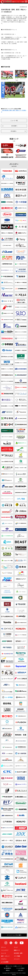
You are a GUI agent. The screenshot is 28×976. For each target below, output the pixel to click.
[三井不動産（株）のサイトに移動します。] (7, 237)
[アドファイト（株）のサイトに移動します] (21, 584)
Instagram (6, 942)
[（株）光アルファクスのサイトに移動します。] (7, 194)
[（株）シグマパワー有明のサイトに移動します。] (7, 312)
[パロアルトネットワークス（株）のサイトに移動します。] (21, 615)
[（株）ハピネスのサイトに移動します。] (21, 293)
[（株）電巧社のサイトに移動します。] (7, 336)
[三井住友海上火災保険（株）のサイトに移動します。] (7, 200)
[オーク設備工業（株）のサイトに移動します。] (21, 262)
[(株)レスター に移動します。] (7, 349)
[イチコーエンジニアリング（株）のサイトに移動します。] (7, 281)
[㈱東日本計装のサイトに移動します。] (21, 832)
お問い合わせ (20, 970)
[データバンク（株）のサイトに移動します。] (21, 633)
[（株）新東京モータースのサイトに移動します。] (7, 268)
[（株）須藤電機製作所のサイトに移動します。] (21, 312)
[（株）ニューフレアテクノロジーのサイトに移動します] (7, 225)
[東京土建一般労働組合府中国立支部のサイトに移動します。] (21, 621)
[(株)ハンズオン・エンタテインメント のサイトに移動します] (21, 460)
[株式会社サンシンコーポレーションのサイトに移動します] (21, 546)
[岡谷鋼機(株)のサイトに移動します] (7, 416)
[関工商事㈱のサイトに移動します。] (21, 795)
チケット (3, 947)
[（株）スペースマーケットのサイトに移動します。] (21, 373)
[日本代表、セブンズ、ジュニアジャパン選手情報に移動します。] (7, 149)
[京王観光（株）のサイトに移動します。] (7, 256)
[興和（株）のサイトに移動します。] (7, 212)
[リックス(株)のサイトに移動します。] (7, 751)
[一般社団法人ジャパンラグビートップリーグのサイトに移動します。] (21, 144)
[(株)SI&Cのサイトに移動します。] (21, 901)
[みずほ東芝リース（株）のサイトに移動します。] (21, 349)
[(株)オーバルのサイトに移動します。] (7, 702)
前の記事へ (14, 126)
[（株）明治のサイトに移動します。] (21, 175)
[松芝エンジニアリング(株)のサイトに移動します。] (7, 764)
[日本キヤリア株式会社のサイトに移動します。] (7, 219)
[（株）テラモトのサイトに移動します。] (21, 342)
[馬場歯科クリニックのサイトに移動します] (21, 552)
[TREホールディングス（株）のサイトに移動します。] (21, 658)
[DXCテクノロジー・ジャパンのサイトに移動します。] (21, 250)
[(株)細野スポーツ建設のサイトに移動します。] (7, 838)
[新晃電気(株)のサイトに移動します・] (21, 776)
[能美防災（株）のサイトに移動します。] (7, 206)
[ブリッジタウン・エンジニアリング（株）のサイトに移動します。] (7, 689)
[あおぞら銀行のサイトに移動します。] (21, 770)
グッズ (16, 947)
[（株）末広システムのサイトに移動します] (21, 571)
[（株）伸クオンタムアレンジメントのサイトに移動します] (21, 398)
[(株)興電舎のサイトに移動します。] (7, 851)
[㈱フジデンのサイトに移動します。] (21, 783)
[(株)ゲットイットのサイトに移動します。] (7, 720)
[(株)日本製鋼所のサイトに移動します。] (7, 832)
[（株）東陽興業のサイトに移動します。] (21, 324)
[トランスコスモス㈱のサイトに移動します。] (21, 857)
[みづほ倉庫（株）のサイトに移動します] (7, 534)
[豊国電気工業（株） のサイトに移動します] (21, 478)
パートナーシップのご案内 (14, 935)
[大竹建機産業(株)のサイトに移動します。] (7, 776)
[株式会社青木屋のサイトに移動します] (7, 546)
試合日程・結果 (18, 953)
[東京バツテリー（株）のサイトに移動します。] (21, 244)
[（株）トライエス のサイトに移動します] (7, 627)
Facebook (16, 942)
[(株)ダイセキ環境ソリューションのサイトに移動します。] (21, 801)
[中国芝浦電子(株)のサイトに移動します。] (7, 758)
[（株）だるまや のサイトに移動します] (21, 491)
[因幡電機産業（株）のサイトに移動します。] (7, 188)
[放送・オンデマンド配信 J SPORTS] (21, 149)
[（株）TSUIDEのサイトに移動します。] (21, 602)
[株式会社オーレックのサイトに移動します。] (7, 639)
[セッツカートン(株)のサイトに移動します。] (7, 807)
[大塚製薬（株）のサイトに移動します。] (7, 175)
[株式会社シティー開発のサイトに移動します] (7, 559)
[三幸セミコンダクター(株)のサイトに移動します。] (7, 845)
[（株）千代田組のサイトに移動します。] (21, 200)
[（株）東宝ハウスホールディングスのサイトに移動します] (21, 528)
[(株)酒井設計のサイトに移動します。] (7, 925)
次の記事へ (14, 131)
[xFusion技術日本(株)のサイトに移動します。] (21, 720)
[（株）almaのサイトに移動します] (21, 596)
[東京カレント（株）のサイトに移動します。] (21, 318)
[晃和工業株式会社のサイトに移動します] (7, 552)
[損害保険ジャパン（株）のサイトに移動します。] (21, 231)
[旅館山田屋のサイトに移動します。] (7, 602)
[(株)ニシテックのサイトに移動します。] (21, 876)
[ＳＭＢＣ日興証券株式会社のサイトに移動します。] (21, 677)
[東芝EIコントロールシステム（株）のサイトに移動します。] (21, 330)
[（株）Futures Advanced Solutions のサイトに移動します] (21, 515)
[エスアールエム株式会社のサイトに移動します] (7, 540)
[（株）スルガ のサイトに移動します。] (21, 435)
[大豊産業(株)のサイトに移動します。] (21, 714)
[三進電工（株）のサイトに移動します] (7, 410)
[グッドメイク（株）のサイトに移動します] (7, 577)
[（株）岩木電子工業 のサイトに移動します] (7, 454)
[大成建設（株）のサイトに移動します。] (7, 633)
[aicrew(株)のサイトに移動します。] (21, 913)
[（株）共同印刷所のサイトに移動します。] (21, 367)
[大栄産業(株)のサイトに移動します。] (7, 733)
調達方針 (8, 970)
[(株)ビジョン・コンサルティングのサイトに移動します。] (21, 870)
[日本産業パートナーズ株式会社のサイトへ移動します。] (7, 596)
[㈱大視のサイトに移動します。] (7, 876)
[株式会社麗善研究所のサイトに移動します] (21, 540)
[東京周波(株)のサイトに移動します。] (7, 745)
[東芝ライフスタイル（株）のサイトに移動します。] (21, 645)
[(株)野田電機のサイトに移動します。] (21, 727)
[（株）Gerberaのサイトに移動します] (7, 584)
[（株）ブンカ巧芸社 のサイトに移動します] (21, 509)
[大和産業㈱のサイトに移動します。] (7, 863)
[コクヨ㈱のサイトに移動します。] (21, 820)
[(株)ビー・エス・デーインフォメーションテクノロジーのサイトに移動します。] (7, 801)
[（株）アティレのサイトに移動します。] (21, 608)
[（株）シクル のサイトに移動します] (21, 447)
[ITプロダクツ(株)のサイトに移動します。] (21, 702)
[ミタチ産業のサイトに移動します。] (7, 857)
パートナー (17, 959)
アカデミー (4, 959)
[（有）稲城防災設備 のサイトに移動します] (7, 460)
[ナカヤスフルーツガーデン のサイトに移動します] (21, 454)
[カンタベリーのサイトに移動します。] (21, 169)
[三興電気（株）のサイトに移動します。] (7, 262)
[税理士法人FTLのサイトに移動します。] (21, 695)
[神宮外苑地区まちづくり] (21, 154)
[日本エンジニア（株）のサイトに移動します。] (21, 386)
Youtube (22, 942)
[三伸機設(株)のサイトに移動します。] (7, 739)
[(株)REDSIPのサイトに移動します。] (21, 826)
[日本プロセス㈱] (21, 789)
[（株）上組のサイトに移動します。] (7, 652)
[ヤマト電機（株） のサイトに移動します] (21, 522)
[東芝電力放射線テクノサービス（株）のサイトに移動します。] (7, 182)
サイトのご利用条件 (20, 968)
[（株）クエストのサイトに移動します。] (7, 250)
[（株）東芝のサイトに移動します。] (7, 169)
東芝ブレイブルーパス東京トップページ (14, 966)
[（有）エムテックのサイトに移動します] (21, 577)
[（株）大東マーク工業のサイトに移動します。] (7, 361)
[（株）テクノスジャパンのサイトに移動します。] (7, 783)
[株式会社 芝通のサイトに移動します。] (21, 733)
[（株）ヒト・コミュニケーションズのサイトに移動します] (7, 244)
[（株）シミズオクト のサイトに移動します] (21, 484)
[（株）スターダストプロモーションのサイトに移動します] (21, 639)
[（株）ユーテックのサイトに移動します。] (7, 305)
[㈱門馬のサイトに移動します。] (21, 851)
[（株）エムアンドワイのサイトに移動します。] (7, 683)
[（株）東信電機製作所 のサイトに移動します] (7, 478)
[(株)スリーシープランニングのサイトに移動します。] (7, 677)
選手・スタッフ (5, 956)
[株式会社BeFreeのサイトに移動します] (21, 534)
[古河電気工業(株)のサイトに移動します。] (7, 907)
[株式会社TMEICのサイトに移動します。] (21, 182)
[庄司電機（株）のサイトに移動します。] (21, 287)
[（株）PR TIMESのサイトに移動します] (7, 645)
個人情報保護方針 (7, 968)
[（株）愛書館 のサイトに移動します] (7, 447)
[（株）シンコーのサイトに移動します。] (7, 330)
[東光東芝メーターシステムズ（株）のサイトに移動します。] (21, 305)
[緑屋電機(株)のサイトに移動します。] (7, 882)
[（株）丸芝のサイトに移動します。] (7, 671)
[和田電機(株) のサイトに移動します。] (21, 745)
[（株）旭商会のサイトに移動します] (21, 565)
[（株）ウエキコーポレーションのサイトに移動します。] (21, 336)
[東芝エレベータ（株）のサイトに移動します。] (7, 231)
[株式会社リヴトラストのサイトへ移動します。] (21, 590)
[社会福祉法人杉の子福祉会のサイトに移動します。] (7, 695)
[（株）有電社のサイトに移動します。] (7, 299)
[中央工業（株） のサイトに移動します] (7, 503)
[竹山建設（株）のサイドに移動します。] (7, 615)
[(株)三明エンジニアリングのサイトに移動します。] (21, 925)
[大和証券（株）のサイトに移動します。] (7, 664)
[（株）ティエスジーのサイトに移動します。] (7, 287)
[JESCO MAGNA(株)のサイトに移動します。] (21, 739)
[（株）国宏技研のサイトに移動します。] (21, 268)
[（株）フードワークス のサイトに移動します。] (21, 256)
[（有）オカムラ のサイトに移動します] (7, 491)
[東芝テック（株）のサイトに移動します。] (21, 194)
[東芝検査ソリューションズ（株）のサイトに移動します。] (7, 367)
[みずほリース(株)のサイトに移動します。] (21, 919)
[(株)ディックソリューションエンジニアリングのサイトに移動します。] (21, 888)
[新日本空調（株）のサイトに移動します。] (21, 188)
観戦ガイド (17, 950)
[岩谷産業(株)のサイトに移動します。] (21, 882)
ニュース (3, 953)
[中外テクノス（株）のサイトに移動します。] (21, 206)
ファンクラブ (4, 950)
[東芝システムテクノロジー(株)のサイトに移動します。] (21, 708)
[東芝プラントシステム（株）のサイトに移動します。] (7, 379)
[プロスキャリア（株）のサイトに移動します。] (21, 355)
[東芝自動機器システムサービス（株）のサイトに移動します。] (21, 361)
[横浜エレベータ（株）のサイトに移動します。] (21, 281)
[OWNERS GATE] (7, 154)
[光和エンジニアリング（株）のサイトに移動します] (21, 410)
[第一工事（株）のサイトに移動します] (21, 404)
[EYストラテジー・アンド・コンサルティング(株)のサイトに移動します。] (7, 658)
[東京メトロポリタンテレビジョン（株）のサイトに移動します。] (21, 219)
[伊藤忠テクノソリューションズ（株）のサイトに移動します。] (7, 770)
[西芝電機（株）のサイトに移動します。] (7, 373)
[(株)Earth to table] (21, 758)
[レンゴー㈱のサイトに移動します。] (21, 814)
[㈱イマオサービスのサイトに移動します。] (7, 789)
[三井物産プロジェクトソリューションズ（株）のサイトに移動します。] (21, 764)
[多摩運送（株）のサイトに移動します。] (7, 342)
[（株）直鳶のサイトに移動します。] (7, 608)
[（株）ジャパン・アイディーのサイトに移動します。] (21, 416)
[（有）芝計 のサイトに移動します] (21, 472)
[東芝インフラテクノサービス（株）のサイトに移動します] (7, 435)
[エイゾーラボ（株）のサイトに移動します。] (7, 708)
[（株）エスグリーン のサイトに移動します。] (21, 441)
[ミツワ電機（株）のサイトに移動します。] (21, 671)
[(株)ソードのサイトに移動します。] (7, 714)
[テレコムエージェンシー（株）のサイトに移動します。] (21, 683)
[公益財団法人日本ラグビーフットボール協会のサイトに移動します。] (7, 144)
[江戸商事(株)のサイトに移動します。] (7, 820)
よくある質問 (4, 962)
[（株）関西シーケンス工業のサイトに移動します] (7, 404)
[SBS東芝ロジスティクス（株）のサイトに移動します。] (7, 318)
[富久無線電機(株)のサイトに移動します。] (21, 751)
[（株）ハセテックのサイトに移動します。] (7, 293)
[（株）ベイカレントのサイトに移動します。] (21, 664)
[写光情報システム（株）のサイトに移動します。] (21, 379)
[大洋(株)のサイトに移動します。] (7, 913)
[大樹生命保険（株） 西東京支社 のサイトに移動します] (7, 466)
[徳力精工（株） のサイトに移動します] (7, 528)
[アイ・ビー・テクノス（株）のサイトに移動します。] (7, 324)
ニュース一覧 (14, 120)
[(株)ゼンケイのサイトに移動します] (7, 423)
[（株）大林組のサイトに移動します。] (21, 225)
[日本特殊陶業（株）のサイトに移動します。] (21, 652)
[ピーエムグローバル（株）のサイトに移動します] (21, 392)
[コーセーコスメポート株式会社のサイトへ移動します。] (7, 590)
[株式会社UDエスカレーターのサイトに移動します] (21, 559)
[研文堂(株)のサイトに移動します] (7, 429)
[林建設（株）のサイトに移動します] (7, 398)
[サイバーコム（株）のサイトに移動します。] (21, 845)
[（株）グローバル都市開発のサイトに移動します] (7, 571)
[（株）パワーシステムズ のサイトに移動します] (7, 472)
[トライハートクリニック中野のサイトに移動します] (7, 565)
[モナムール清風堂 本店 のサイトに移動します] (7, 441)
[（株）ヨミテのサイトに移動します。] (7, 621)
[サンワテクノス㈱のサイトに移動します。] (7, 795)
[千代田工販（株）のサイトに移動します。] (7, 275)
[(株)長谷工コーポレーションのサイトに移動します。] (7, 888)
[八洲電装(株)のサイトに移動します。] (7, 894)
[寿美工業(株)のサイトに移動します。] (7, 727)
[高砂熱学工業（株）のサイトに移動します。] (21, 275)
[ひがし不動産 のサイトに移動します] (21, 497)
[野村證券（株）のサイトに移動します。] (21, 627)
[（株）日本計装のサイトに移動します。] (7, 392)
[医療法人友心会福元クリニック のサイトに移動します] (7, 497)
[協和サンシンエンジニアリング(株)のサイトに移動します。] (7, 826)
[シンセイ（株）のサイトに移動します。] (21, 689)
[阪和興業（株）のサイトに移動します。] (21, 807)
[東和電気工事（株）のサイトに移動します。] (21, 212)
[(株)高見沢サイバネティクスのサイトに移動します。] (7, 919)
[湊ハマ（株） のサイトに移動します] (7, 522)
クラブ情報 (17, 956)
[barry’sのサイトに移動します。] (7, 386)
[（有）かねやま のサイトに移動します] (7, 509)
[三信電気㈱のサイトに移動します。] (7, 814)
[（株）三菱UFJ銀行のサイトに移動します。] (21, 299)
